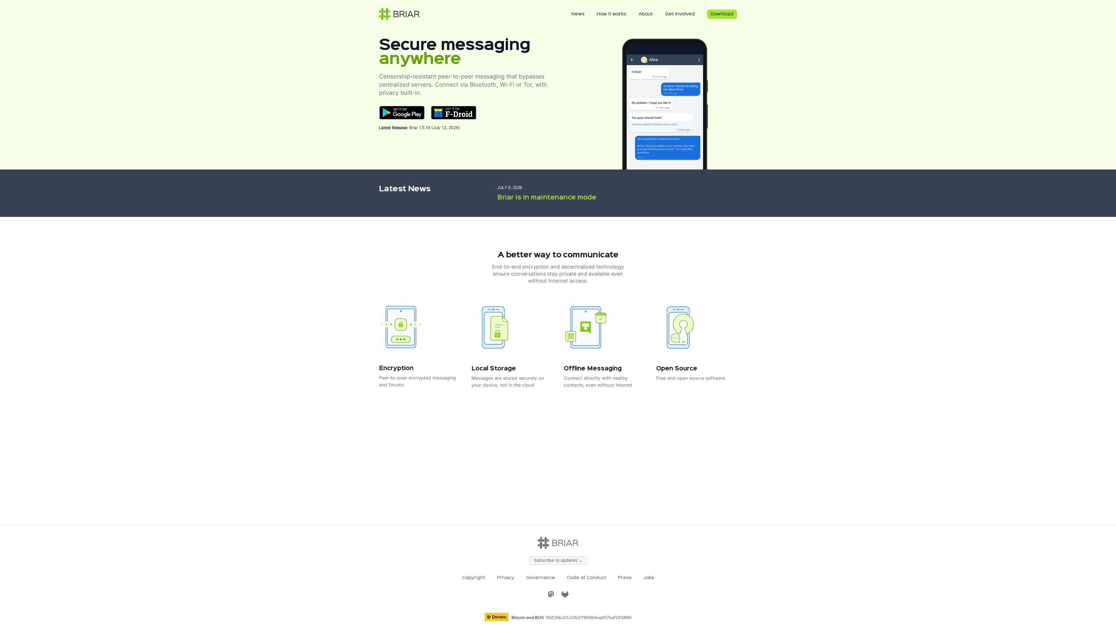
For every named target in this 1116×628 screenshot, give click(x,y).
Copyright (473, 578)
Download (722, 14)
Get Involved (680, 14)
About (646, 14)
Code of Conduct (586, 578)
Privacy (505, 578)
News (577, 14)
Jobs (648, 578)
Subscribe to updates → (558, 560)
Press (625, 578)
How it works (611, 14)
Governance (540, 578)
